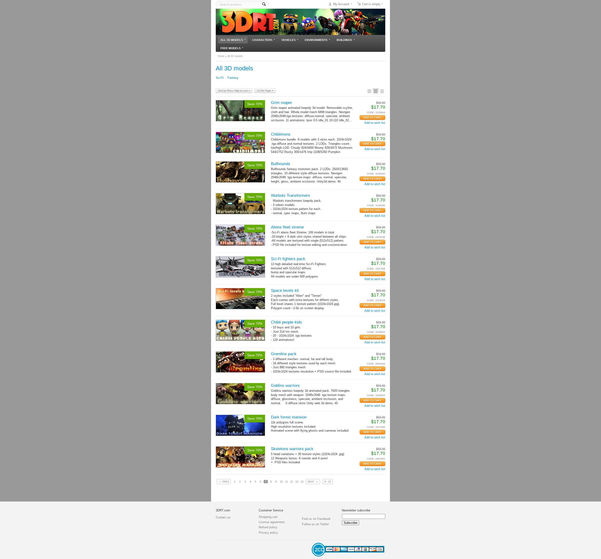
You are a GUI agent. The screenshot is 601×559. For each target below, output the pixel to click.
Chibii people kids (286, 322)
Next (313, 481)
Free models (230, 48)
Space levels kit (285, 290)
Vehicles (288, 40)
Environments (316, 40)
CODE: (370, 112)
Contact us (223, 517)
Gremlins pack (284, 354)
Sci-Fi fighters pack (288, 259)
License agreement (272, 522)
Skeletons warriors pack (292, 449)
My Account (341, 4)
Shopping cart (268, 517)
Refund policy (268, 527)
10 (281, 481)
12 (291, 481)
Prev (223, 481)
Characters (262, 40)
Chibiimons (280, 134)
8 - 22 (327, 481)
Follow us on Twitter (315, 524)
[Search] (264, 4)
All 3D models (231, 40)
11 (286, 481)
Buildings (344, 40)
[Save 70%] (240, 110)
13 (296, 481)
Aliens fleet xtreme (287, 227)
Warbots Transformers (290, 195)
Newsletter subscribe (356, 510)
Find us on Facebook (316, 519)
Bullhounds (280, 164)
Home (221, 56)
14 (301, 481)
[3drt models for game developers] (300, 21)
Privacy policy (268, 532)
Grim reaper (281, 102)
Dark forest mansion (289, 417)
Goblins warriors (285, 385)
